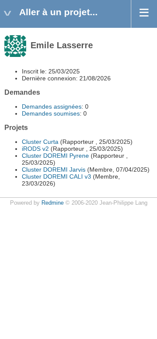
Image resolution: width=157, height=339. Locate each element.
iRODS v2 (35, 148)
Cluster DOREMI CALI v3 (56, 176)
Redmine (52, 203)
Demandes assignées (52, 106)
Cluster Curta (40, 141)
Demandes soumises (51, 113)
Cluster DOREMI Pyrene (55, 155)
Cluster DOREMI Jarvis (53, 169)
